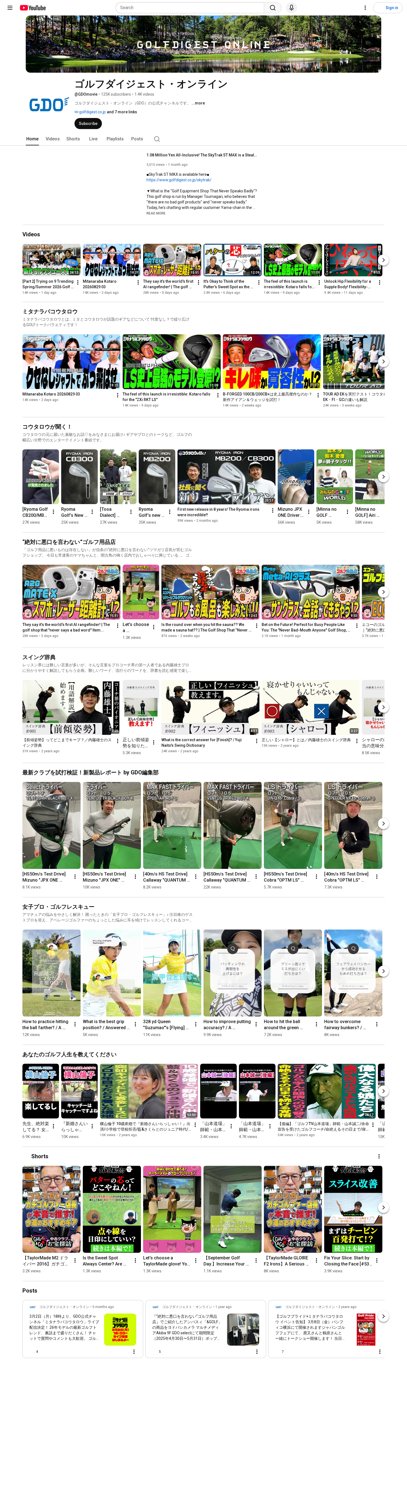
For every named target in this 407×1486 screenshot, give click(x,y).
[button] (156, 213)
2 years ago (347, 1307)
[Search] (273, 7)
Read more (156, 213)
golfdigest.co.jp (92, 112)
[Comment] (122, 1351)
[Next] (383, 260)
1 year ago (223, 1307)
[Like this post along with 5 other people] (154, 1351)
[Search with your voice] (291, 7)
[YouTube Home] (33, 7)
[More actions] (77, 282)
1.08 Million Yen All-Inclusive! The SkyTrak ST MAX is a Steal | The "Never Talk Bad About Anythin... (201, 155)
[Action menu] (134, 1351)
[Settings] (365, 7)
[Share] (109, 1351)
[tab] (32, 139)
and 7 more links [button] (122, 112)
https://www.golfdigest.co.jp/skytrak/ (179, 180)
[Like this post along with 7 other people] (277, 1351)
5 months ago (103, 1307)
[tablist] (203, 139)
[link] (82, 1331)
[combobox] (191, 7)
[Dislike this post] (44, 1351)
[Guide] (10, 7)
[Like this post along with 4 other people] (31, 1351)
